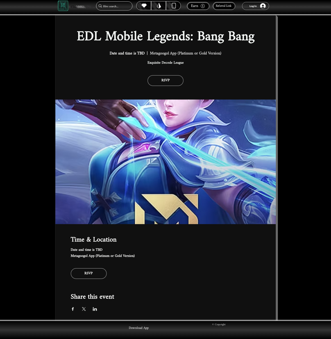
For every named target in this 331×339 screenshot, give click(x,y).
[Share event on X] (84, 309)
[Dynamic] (173, 5)
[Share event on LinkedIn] (95, 309)
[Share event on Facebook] (73, 309)
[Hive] (143, 5)
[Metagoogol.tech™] (63, 6)
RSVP (165, 80)
